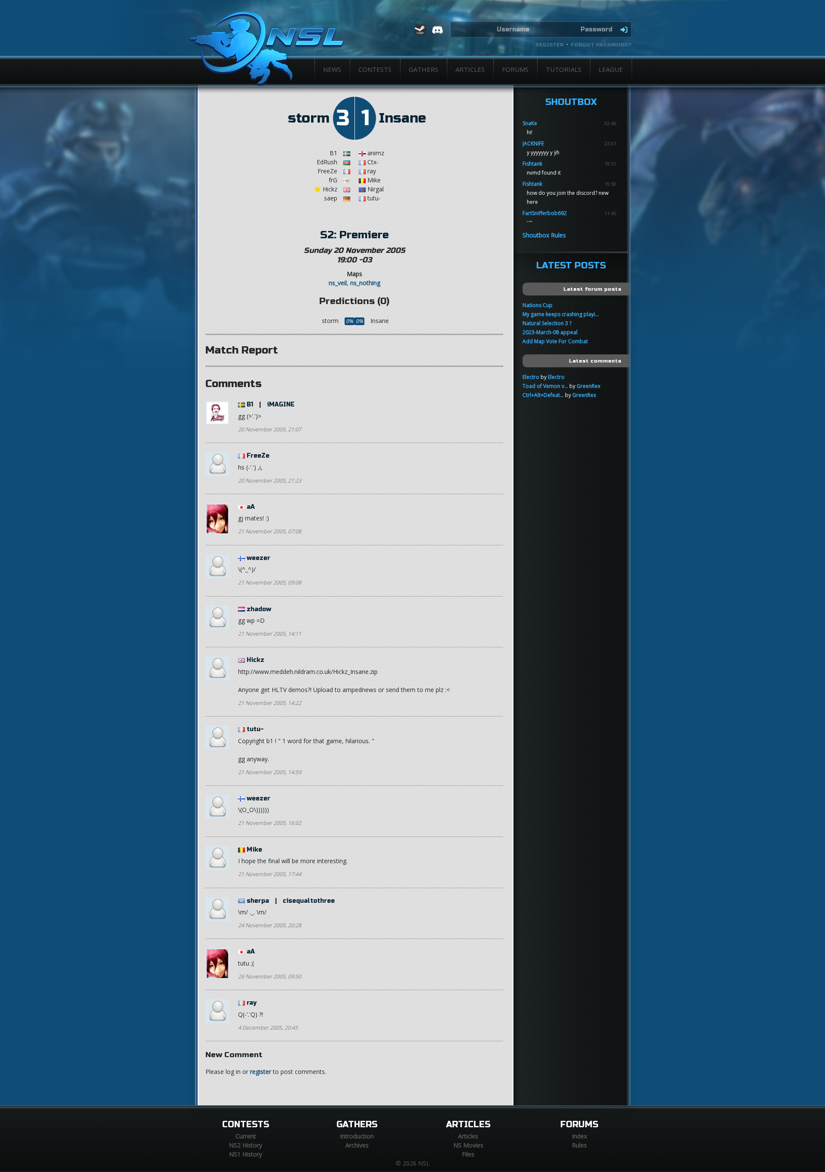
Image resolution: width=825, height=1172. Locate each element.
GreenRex (588, 386)
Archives (357, 1145)
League (611, 69)
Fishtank (532, 163)
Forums (515, 69)
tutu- (255, 729)
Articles (470, 69)
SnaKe (529, 123)
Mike (254, 849)
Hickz (255, 660)
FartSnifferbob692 (544, 213)
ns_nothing (365, 283)
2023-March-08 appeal (550, 332)
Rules (579, 1145)
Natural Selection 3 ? (546, 323)
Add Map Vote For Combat (555, 341)
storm (309, 118)
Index (579, 1136)
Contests (374, 69)
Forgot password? (601, 45)
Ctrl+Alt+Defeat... (543, 395)
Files (468, 1154)
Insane (402, 118)
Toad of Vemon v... (545, 386)
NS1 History (245, 1154)
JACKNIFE (533, 143)
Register (549, 45)
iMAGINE (281, 404)
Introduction (357, 1136)
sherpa (258, 900)
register (260, 1071)
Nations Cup (537, 305)
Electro (530, 377)
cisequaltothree (309, 900)
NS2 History (245, 1145)
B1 (250, 404)
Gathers (423, 69)
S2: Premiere (354, 234)
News (332, 69)
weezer (258, 558)
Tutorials (563, 69)
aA (251, 507)
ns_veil (338, 283)
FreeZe (258, 455)
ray (252, 1002)
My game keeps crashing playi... (560, 314)
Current (245, 1136)
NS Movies (468, 1145)
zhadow (259, 609)
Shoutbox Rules (544, 235)
